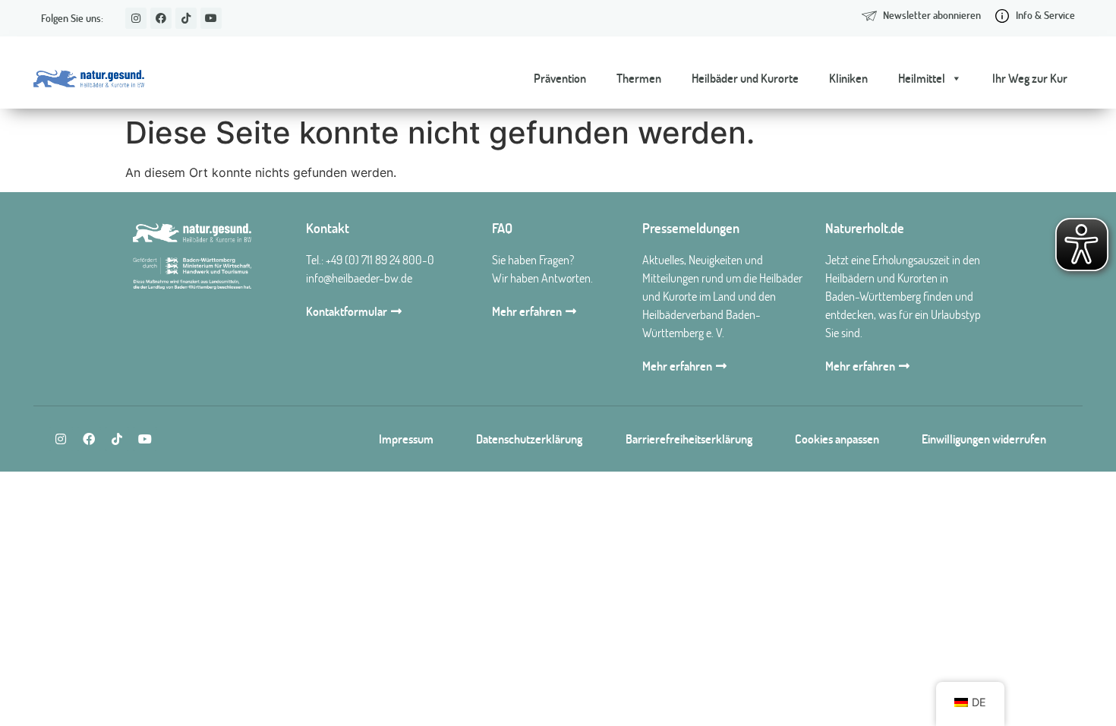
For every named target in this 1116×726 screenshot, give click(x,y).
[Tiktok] (186, 18)
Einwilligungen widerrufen (984, 439)
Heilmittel (921, 78)
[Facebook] (161, 18)
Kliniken (848, 78)
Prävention (560, 78)
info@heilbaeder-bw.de (359, 278)
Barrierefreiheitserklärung (689, 439)
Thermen (638, 78)
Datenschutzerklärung (529, 439)
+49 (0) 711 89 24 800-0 (380, 259)
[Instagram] (136, 18)
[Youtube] (211, 18)
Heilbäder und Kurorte (745, 78)
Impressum (406, 439)
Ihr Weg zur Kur (1029, 78)
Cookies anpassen (837, 439)
